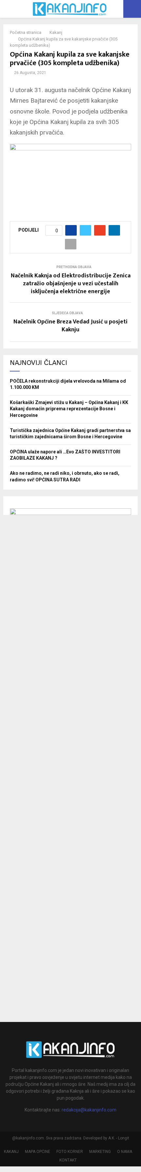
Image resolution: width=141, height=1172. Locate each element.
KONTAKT (68, 1160)
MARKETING (100, 1151)
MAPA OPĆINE (37, 1151)
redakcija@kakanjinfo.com (89, 1109)
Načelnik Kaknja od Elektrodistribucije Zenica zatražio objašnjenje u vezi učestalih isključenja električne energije (71, 283)
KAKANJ (11, 1151)
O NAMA (124, 1151)
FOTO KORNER (69, 1151)
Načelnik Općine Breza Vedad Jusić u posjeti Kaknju (70, 326)
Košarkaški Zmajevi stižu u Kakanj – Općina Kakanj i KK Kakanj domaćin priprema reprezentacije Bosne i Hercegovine (69, 409)
